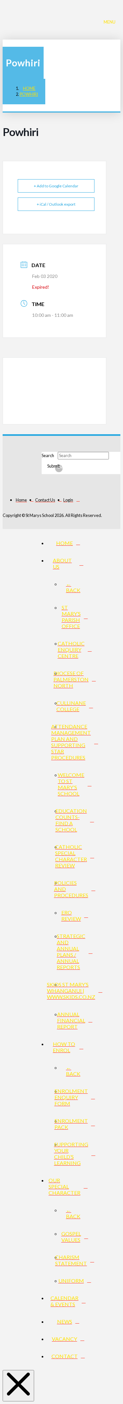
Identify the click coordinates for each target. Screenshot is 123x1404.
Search (48, 455)
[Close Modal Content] (18, 1385)
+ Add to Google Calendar (56, 185)
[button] (111, 21)
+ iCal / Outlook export (56, 204)
